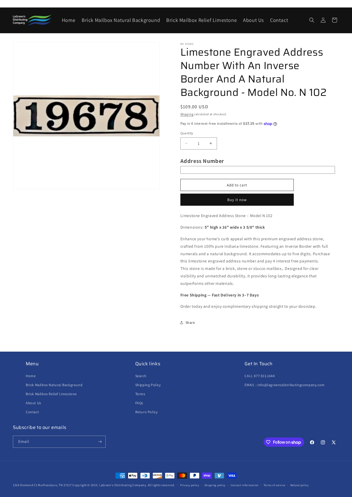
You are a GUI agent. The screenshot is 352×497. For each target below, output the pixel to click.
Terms (140, 394)
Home (31, 376)
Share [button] (190, 322)
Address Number (202, 160)
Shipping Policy (148, 385)
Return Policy (146, 412)
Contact (32, 412)
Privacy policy (189, 485)
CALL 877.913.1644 (260, 376)
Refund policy (299, 485)
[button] (311, 20)
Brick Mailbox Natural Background (54, 385)
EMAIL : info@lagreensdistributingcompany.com (284, 385)
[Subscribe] (99, 442)
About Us (33, 403)
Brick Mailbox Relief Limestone (51, 394)
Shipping (187, 114)
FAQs (139, 403)
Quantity (186, 133)
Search (141, 376)
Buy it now (237, 199)
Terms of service (274, 485)
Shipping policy (215, 485)
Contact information (244, 485)
